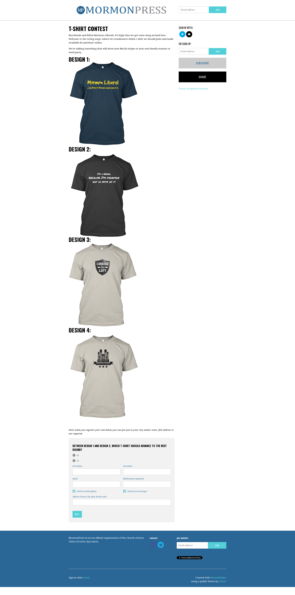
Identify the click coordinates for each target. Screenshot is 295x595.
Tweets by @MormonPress (193, 88)
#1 (78, 455)
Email (75, 479)
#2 (78, 461)
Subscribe (202, 63)
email (86, 577)
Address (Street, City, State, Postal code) (89, 497)
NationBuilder (218, 577)
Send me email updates (87, 491)
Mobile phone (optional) (133, 479)
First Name (77, 466)
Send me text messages (137, 491)
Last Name (127, 466)
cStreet (222, 581)
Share (202, 77)
